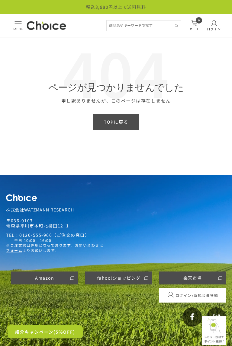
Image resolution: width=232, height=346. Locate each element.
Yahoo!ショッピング (119, 278)
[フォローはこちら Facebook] (192, 317)
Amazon (44, 278)
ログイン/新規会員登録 (197, 295)
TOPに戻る (116, 122)
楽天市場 (192, 278)
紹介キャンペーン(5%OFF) (45, 332)
